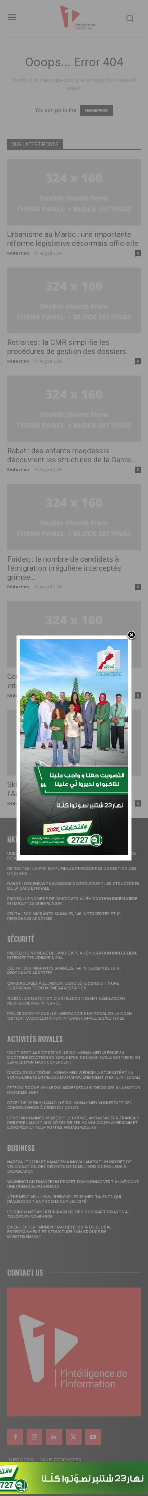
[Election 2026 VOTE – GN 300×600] (74, 853)
